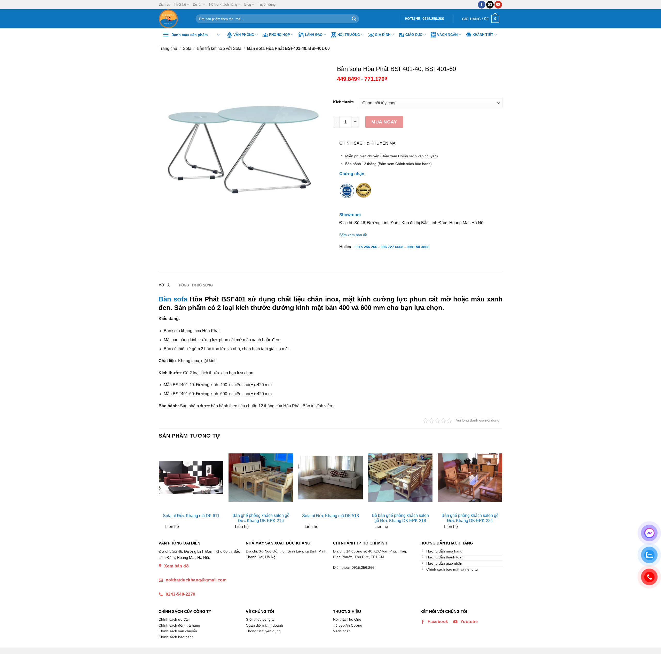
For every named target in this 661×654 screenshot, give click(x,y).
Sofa (187, 48)
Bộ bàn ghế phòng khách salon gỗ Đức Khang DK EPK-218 (400, 518)
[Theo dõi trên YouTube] (498, 5)
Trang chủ (168, 48)
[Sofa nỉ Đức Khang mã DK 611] (191, 477)
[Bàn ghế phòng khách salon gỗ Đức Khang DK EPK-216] (261, 477)
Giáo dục (413, 35)
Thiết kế (180, 4)
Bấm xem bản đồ (353, 235)
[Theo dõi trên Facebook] (481, 5)
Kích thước (343, 102)
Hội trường (348, 35)
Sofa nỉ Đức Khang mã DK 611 (191, 515)
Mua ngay (384, 121)
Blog (247, 4)
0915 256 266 (366, 247)
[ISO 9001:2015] (347, 194)
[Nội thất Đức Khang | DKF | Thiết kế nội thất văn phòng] (173, 18)
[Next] (498, 489)
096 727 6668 (392, 247)
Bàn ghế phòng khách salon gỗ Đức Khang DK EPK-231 (470, 518)
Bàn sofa (173, 299)
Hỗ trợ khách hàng (223, 4)
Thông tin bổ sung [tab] (195, 285)
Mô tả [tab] (164, 285)
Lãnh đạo (314, 35)
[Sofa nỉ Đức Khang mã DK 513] (330, 477)
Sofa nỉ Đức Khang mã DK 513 (330, 515)
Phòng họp (279, 35)
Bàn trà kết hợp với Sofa (219, 48)
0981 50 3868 (418, 247)
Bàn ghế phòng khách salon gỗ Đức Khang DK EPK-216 (260, 518)
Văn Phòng (243, 35)
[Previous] (163, 489)
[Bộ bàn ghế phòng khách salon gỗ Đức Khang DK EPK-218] (400, 477)
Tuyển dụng (267, 4)
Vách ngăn (447, 35)
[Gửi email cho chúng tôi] (490, 5)
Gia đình (382, 35)
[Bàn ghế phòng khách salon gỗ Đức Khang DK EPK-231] (470, 477)
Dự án (197, 4)
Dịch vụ (164, 4)
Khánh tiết (483, 35)
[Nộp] (354, 18)
